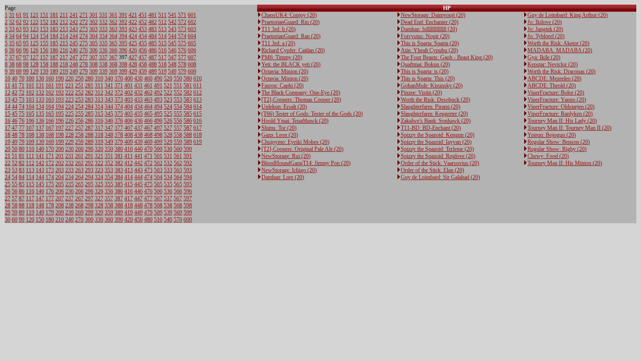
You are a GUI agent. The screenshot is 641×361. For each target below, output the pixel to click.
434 (138, 106)
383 (118, 170)
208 (59, 205)
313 (99, 99)
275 (83, 43)
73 (21, 99)
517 (162, 57)
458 (142, 64)
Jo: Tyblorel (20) (546, 36)
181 (54, 15)
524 (168, 106)
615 (197, 113)
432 (138, 92)
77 (21, 128)
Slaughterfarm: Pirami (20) (430, 106)
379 (118, 142)
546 (172, 50)
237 (69, 198)
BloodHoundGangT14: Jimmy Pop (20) (306, 163)
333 (103, 29)
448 (138, 205)
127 (34, 57)
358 (109, 205)
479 (148, 212)
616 (197, 121)
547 (172, 57)
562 (178, 163)
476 (148, 191)
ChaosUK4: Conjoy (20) (289, 15)
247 (73, 57)
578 (182, 64)
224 (69, 106)
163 (50, 99)
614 (197, 106)
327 (99, 198)
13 (7, 99)
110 (30, 149)
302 (93, 22)
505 (158, 184)
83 (21, 170)
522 (168, 92)
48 (14, 135)
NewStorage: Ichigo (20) (289, 170)
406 (128, 121)
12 (7, 92)
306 (93, 50)
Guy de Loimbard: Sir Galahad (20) (440, 177)
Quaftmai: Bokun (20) (425, 64)
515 (162, 43)
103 (30, 99)
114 (30, 177)
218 (64, 64)
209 (59, 212)
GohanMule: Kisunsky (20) (432, 85)
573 (182, 29)
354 (109, 177)
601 (192, 15)
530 (168, 149)
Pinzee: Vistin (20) (421, 92)
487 (152, 57)
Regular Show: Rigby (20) (557, 149)
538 (168, 205)
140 (40, 149)
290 (89, 149)
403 (128, 99)
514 (162, 36)
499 (158, 142)
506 (158, 191)
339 (103, 71)
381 (118, 156)
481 (152, 15)
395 (123, 43)
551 (178, 85)
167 (50, 128)
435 (138, 113)
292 (89, 163)
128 (34, 64)
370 (118, 78)
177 (50, 198)
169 (50, 142)
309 (93, 71)
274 (83, 36)
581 (187, 85)
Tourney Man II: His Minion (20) (564, 163)
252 (79, 92)
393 (123, 29)
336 (103, 50)
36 (12, 50)
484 (152, 36)
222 (69, 92)
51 (14, 156)
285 (89, 113)
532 (168, 163)
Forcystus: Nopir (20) (425, 36)
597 (187, 198)
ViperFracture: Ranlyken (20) (560, 113)
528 (168, 135)
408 (128, 135)
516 (162, 50)
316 (99, 121)
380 (118, 149)
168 (50, 135)
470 (148, 149)
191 (59, 85)
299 (89, 212)
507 (158, 198)
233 (69, 170)
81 (21, 156)
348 (109, 135)
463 (148, 99)
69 (19, 71)
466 (148, 121)
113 (30, 170)
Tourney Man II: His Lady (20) (562, 121)
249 (73, 71)
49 (14, 142)
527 (168, 128)
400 (128, 78)
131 (40, 85)
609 (192, 71)
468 (148, 135)
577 (182, 57)
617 (197, 128)
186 (54, 50)
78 (21, 135)
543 (172, 29)
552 (178, 92)
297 (89, 198)
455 (142, 43)
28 (7, 205)
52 (14, 163)
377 (118, 128)
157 (44, 57)
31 (12, 15)
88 (21, 205)
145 (40, 184)
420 (128, 219)
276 (83, 50)
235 (69, 184)
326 (99, 191)
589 (187, 142)
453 (142, 29)
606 (192, 50)
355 (109, 184)
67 (19, 57)
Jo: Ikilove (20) (544, 22)
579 (182, 71)
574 (182, 36)
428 (133, 64)
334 (103, 36)
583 (187, 99)
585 (187, 113)
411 (128, 156)
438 (138, 135)
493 (158, 99)
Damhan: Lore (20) (282, 177)
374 (118, 106)
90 (21, 219)
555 (178, 113)
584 (187, 106)
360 (109, 219)
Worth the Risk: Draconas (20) (561, 71)
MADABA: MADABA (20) (559, 50)
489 (152, 71)
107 (30, 128)
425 (133, 43)
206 (59, 191)
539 (168, 212)
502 (158, 163)
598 (187, 205)
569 (178, 212)
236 (69, 191)
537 (168, 198)
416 (128, 191)
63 (19, 29)
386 (118, 191)
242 (73, 22)
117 (30, 198)
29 (7, 212)
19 (7, 142)
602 (192, 22)
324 (99, 177)
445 (138, 184)
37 (12, 57)
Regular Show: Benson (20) (558, 142)
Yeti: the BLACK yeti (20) (290, 64)
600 (187, 219)
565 (178, 184)
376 (118, 121)
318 (99, 135)
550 (178, 78)
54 (14, 177)
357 (109, 198)
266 (79, 191)
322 (99, 163)
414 (128, 177)
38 (12, 64)
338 (103, 64)
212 (64, 22)
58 (14, 205)
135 (40, 113)
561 (178, 156)
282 (89, 92)
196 (59, 121)
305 (93, 43)
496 (158, 121)
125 (34, 43)
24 (7, 177)
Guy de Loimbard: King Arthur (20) (567, 15)
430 (138, 78)
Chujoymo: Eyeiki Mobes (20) (295, 142)
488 (152, 64)
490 (158, 78)
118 (30, 205)
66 (19, 50)
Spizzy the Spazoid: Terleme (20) (437, 149)
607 (192, 57)
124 (34, 36)
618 (197, 135)
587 (187, 128)
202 (59, 163)
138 (40, 135)
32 (12, 22)
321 (99, 156)
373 (118, 99)
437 (138, 128)
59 (14, 212)
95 (26, 43)
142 (40, 163)
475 (148, 184)
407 (128, 128)
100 (30, 78)
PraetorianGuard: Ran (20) (290, 36)
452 (142, 22)
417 (128, 198)
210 (59, 219)
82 (21, 163)
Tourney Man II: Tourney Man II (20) (569, 128)
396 (123, 50)
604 (192, 36)
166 (50, 121)
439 (138, 142)
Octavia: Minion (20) (284, 71)
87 (21, 198)
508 (158, 205)
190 (59, 78)
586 (187, 121)
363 (113, 29)
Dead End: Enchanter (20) (429, 22)
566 (178, 191)
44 (14, 106)
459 (142, 71)
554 (178, 106)
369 (113, 71)
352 (109, 163)
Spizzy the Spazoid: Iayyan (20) (436, 142)
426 (133, 50)
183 (54, 29)
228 (69, 135)
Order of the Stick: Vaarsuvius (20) (440, 163)
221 (69, 85)
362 (113, 22)
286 (89, 121)
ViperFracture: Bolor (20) (555, 92)
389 (118, 212)
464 (148, 106)
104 (30, 106)
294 (89, 177)
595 (187, 184)
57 (14, 198)
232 (69, 163)
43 (14, 99)
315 (99, 113)
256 (79, 121)
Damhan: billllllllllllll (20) (429, 29)
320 (99, 149)
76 (21, 121)
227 (69, 128)
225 (69, 113)
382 (118, 163)
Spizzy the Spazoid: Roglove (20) (438, 156)
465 (148, 113)
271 (83, 15)
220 (69, 78)
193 (59, 99)
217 (64, 57)
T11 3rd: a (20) (278, 43)
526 (168, 121)
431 (138, 85)
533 (168, 170)
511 (162, 15)
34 (12, 36)
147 (40, 198)
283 (89, 99)
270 (79, 219)
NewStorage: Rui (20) (286, 156)
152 (44, 22)
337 (103, 57)
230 (69, 149)
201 (59, 156)
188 (54, 64)
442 (138, 163)
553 (178, 99)
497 (158, 128)
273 (83, 29)
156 (44, 50)
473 (148, 170)
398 (123, 64)
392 (123, 22)
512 (162, 22)
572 (182, 22)
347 (109, 128)
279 (83, 71)
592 (187, 163)
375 (118, 113)
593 (187, 170)
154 (44, 36)
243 (73, 29)
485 (152, 43)
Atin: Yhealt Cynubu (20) (429, 50)
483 (152, 29)
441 (138, 156)
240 (69, 219)
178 (50, 205)
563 (178, 170)
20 (7, 149)
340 (109, 78)
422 (133, 22)
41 (14, 85)
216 (64, 50)
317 (99, 128)
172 (50, 163)
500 (158, 149)
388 (118, 205)
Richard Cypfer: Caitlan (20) (293, 50)
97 (26, 57)
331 (103, 15)
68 (19, 64)
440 (138, 149)
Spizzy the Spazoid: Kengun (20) (437, 135)
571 (182, 15)
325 (99, 184)
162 (50, 92)
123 (34, 29)
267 (79, 198)
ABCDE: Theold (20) (551, 85)
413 (128, 170)
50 (14, 149)
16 (7, 121)
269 (79, 212)
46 (14, 121)
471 (148, 156)
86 (21, 191)
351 (109, 156)
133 (40, 99)
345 (109, 113)
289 (89, 142)
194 (59, 106)
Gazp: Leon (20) (279, 135)
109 (30, 142)
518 (162, 64)
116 (30, 191)
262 (79, 163)
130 (40, 78)
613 (197, 99)
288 (89, 135)
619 (197, 142)
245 (73, 43)
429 (133, 71)
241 (73, 15)
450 (138, 219)
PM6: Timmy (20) (281, 57)
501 (158, 156)
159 (44, 71)
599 (187, 212)
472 (148, 163)
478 (148, 205)
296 (89, 191)
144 (40, 177)
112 (30, 163)
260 (79, 149)
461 (148, 85)
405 (128, 113)
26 (7, 191)
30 (7, 219)
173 (50, 170)
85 (21, 184)
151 (44, 15)
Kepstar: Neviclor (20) (552, 64)
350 (109, 149)
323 (99, 170)
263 (79, 170)
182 (54, 22)
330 (99, 219)
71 (21, 85)
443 (138, 170)
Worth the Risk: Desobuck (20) (435, 99)
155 (44, 43)
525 (168, 113)
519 (162, 71)
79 (21, 142)
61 (19, 15)
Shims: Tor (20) (279, 128)
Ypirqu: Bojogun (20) (551, 135)
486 (152, 50)
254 (79, 106)
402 (128, 92)
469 (148, 142)
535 (168, 184)
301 (93, 15)
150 (40, 219)
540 (168, 219)
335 (103, 43)
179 (50, 212)
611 (197, 85)
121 (34, 15)
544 (172, 36)
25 (7, 184)
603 (192, 29)
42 (14, 92)
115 (30, 184)
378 (118, 135)
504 (158, 177)
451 (142, 15)
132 (40, 92)
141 (40, 156)
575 (182, 43)
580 (187, 78)
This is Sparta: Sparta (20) (430, 43)
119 (30, 212)
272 (83, 22)
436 (138, 121)
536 (168, 191)
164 (50, 106)
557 (178, 128)
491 (158, 85)
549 (172, 71)
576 (182, 50)
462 (148, 92)
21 (7, 156)
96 (26, 50)
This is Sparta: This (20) (428, 78)
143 (40, 170)
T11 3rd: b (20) (278, 29)
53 (14, 170)
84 (21, 177)
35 (12, 43)
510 (158, 219)
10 (7, 78)
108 (30, 135)
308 (93, 64)
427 (133, 57)
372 (118, 92)
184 (54, 36)
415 (128, 184)
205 (59, 184)
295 (89, 184)
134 (40, 106)
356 (109, 191)
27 (7, 198)
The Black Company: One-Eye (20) (300, 92)
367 (113, 57)
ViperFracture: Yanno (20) (556, 99)
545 (172, 43)
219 (64, 71)
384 (118, 177)
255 (79, 113)
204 (59, 177)
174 (50, 177)
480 (148, 219)
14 (7, 106)
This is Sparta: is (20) (425, 71)
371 (118, 85)
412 (128, 163)
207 (59, 198)
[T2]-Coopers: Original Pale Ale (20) (302, 149)
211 (64, 15)
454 (142, 36)
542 (172, 22)
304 (93, 36)
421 (133, 15)
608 (192, 64)
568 (178, 205)
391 (123, 15)
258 (79, 135)
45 (14, 113)
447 (138, 198)
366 (113, 50)
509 (158, 212)
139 (40, 142)
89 (21, 212)
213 (64, 29)
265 (79, 184)
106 (30, 121)
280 (89, 78)
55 (14, 184)
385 (118, 184)
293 (89, 170)
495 (158, 113)
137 (40, 128)
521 (168, 85)
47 (14, 128)
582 (187, 92)
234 (69, 177)
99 (26, 71)
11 (7, 85)
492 (158, 92)
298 (89, 205)
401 (128, 85)
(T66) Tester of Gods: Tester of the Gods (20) (312, 113)
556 (178, 121)
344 (109, 106)
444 (138, 177)
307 (93, 57)
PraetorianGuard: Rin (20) (290, 22)
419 (128, 212)
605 (192, 43)
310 (99, 78)
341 (109, 85)
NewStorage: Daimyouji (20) (433, 15)
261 (79, 156)
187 (54, 57)
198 (59, 135)
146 (40, 191)
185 (54, 43)
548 (172, 64)
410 (128, 149)
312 (99, 92)
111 (30, 156)
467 (148, 128)
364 (113, 36)
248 (73, 64)
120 (30, 219)
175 (50, 184)
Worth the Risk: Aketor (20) (558, 43)
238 (69, 205)
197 (59, 128)
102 (30, 92)
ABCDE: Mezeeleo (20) (554, 78)
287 (89, 128)
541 (172, 15)
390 (118, 219)
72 (21, 92)
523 (168, 99)
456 (142, 50)
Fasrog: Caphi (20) (282, 85)
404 (128, 106)
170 (50, 149)
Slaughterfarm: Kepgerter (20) (434, 113)
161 (50, 85)
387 (118, 198)
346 (109, 121)
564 (178, 177)
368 (113, 64)
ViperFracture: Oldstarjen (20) (561, 106)
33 (12, 29)
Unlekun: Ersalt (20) (284, 106)
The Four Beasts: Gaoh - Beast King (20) (447, 57)
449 (138, 212)
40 (14, 78)
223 (69, 99)
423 (133, 29)
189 (54, 71)
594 (187, 177)
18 (7, 135)
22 (7, 163)
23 (7, 170)
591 (187, 156)
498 (158, 135)
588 (187, 135)
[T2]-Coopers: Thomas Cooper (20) (301, 99)
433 (138, 99)
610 (197, 78)
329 (99, 212)
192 (59, 92)
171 (50, 156)
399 (123, 71)
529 (168, 142)
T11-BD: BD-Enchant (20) (431, 128)
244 (73, 36)
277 (83, 57)
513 (162, 29)
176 (50, 191)
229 (69, 142)
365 (113, 43)
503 (158, 170)
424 (133, 36)
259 (79, 142)
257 (79, 128)
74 (21, 106)
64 (19, 36)
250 (79, 78)
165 (50, 113)
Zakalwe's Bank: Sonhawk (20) (436, 121)
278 (83, 64)
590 (187, 149)
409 (128, 142)
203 (59, 170)
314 (99, 106)
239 (69, 212)
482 (152, 22)
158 (44, 64)
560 (178, 149)
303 (93, 29)
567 (178, 198)
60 (14, 219)
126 (34, 50)
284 (89, 106)
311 (99, 85)
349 (109, 142)
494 (158, 106)
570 (178, 219)
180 (50, 219)
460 (148, 78)
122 (34, 22)
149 (40, 212)
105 (30, 113)
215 (64, 43)
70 (21, 78)
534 (168, 177)
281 (89, 85)
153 (44, 29)
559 (178, 142)
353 (109, 170)
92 (26, 22)
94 (26, 36)
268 (79, 205)
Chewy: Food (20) (548, 156)
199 (59, 142)
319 (99, 142)
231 (69, 156)
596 (187, 191)
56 (14, 191)
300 (89, 219)
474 (148, 177)
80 (21, 149)
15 (7, 113)
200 (59, 149)
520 (168, 78)
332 (103, 22)
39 (12, 71)
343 (109, 99)
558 (178, 135)
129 (34, 71)
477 (148, 198)
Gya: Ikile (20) (543, 57)
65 (19, 43)
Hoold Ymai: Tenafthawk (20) (294, 121)
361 (113, 15)
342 (109, 92)
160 (50, 78)
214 (64, 36)
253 (79, 99)
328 (99, 205)
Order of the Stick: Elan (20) (432, 170)
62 (19, 22)
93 (26, 29)
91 (26, 15)
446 (138, 191)
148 (40, 205)
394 (123, 36)
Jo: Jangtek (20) (545, 29)
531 (168, 156)
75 (21, 113)
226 (69, 121)
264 (79, 177)
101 (30, 85)
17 (7, 128)
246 (73, 50)
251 (79, 85)
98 (26, 64)
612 (197, 92)
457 (142, 57)
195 (59, 113)
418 (128, 205)
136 (40, 121)
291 (89, 156)
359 (109, 212)
